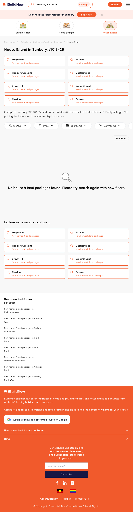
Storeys (17, 125)
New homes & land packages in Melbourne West (19, 310)
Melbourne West (41, 42)
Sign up (115, 4)
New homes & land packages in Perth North (21, 349)
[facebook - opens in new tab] (57, 482)
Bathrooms (110, 125)
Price (46, 125)
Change (83, 4)
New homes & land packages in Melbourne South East (19, 358)
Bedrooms (76, 125)
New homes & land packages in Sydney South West (22, 329)
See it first (86, 14)
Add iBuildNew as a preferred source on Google (40, 419)
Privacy (67, 498)
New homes (9, 42)
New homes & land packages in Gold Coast (21, 339)
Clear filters (120, 138)
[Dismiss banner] (102, 14)
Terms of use (82, 498)
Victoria (24, 42)
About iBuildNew (49, 498)
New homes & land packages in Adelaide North (23, 368)
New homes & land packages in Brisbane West (23, 320)
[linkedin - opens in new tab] (65, 482)
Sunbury (58, 42)
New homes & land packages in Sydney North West (22, 378)
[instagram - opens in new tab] (72, 482)
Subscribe (66, 474)
